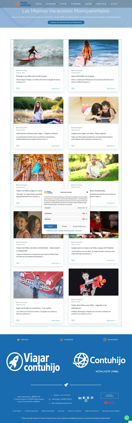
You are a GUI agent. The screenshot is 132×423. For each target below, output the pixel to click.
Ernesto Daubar (22, 70)
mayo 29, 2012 (20, 130)
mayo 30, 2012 (75, 73)
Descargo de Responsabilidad (110, 411)
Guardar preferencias (79, 226)
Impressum (78, 230)
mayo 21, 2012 (20, 244)
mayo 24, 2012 (75, 130)
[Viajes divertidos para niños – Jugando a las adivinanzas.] (93, 282)
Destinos (39, 4)
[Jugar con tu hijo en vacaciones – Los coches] (38, 285)
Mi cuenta (114, 4)
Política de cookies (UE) (92, 411)
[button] (87, 192)
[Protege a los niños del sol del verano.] (38, 53)
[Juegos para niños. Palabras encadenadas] (93, 167)
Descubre (89, 4)
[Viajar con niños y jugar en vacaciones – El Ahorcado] (38, 167)
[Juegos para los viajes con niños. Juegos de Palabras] (93, 225)
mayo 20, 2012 (20, 304)
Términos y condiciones (74, 411)
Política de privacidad (48, 411)
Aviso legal (61, 411)
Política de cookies (52, 230)
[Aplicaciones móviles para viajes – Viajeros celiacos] (38, 110)
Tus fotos (63, 4)
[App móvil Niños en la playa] (93, 53)
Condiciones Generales (31, 411)
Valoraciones (51, 4)
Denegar (64, 226)
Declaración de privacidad (66, 230)
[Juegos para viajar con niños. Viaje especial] (93, 110)
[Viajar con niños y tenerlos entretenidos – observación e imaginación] (38, 225)
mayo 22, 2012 (75, 187)
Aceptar (50, 226)
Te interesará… (76, 4)
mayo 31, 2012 (20, 73)
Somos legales (101, 4)
